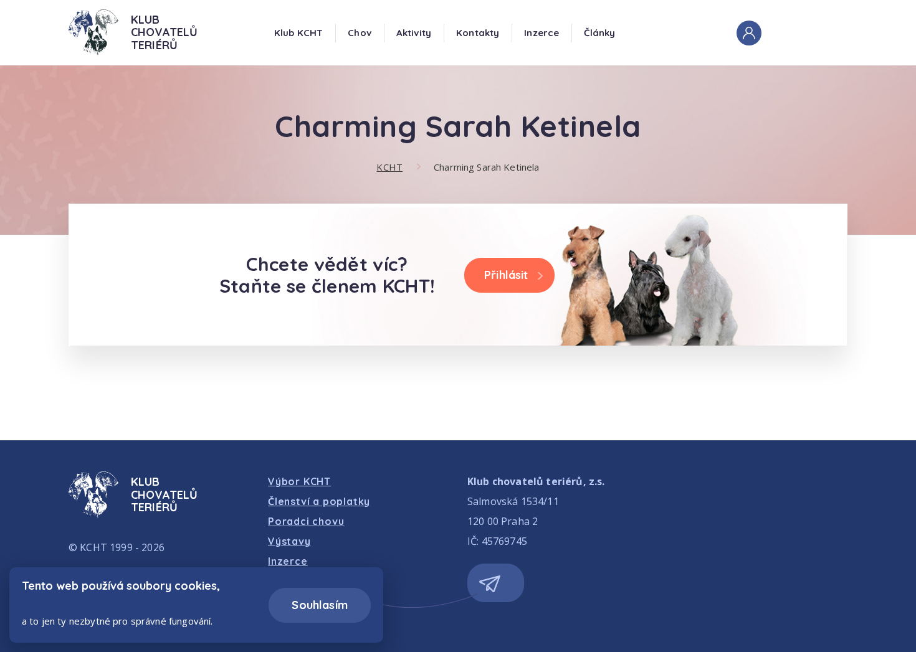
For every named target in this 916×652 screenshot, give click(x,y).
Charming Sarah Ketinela (486, 167)
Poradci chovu (306, 521)
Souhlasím (320, 605)
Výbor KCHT (299, 481)
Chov (359, 33)
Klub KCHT (298, 33)
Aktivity (413, 33)
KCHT (389, 167)
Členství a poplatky (319, 501)
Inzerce (541, 33)
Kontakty (477, 33)
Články (599, 33)
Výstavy (289, 541)
